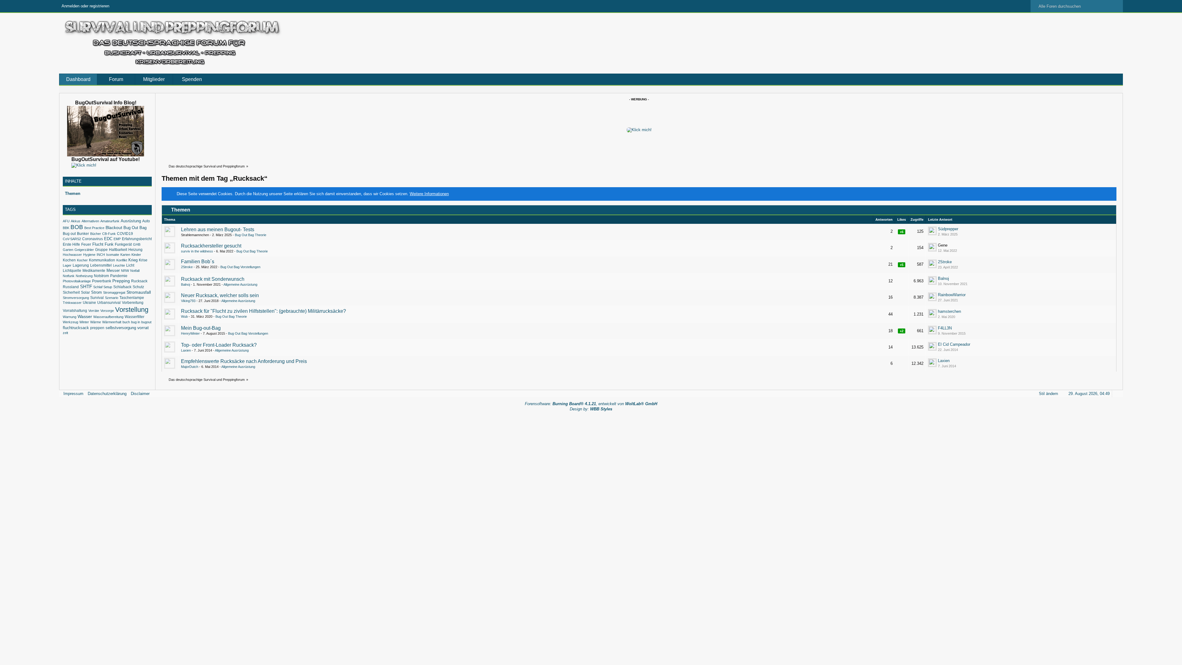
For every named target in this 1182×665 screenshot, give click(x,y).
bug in (135, 322)
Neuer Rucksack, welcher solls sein (220, 295)
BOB (76, 227)
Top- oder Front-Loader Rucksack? (219, 345)
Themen (72, 193)
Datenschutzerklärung (107, 393)
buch (126, 322)
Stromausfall (139, 292)
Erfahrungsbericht (137, 239)
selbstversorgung (121, 327)
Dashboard (78, 79)
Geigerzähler (84, 250)
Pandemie (118, 276)
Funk (109, 244)
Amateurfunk (109, 221)
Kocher (82, 260)
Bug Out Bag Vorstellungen (240, 267)
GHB (136, 244)
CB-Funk (109, 234)
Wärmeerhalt (111, 322)
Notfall (134, 270)
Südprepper (948, 229)
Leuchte (119, 265)
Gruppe (101, 250)
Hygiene (89, 254)
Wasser (85, 316)
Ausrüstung (131, 221)
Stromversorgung (76, 298)
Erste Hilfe (71, 244)
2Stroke (187, 267)
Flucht (97, 244)
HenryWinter (190, 333)
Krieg (133, 260)
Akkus (75, 221)
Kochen (69, 260)
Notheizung (84, 276)
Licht (130, 265)
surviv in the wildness (197, 251)
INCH (101, 254)
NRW (125, 270)
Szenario (111, 298)
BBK (66, 228)
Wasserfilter (134, 317)
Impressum (73, 393)
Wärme (95, 322)
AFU (66, 221)
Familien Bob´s (197, 261)
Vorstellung (131, 309)
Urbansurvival (109, 302)
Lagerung (81, 265)
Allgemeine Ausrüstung (240, 284)
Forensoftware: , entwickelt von (591, 403)
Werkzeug (70, 322)
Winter (84, 322)
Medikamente (93, 270)
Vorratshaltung (75, 310)
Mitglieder (154, 79)
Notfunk (68, 276)
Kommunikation (102, 260)
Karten (125, 254)
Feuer (86, 244)
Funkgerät (123, 244)
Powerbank (101, 281)
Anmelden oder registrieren (85, 6)
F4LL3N (945, 328)
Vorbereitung (132, 302)
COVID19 (125, 234)
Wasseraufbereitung (108, 317)
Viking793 (188, 301)
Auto (146, 221)
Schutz (138, 287)
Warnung (69, 317)
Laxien (186, 350)
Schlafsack (122, 287)
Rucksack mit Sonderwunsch (212, 279)
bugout (146, 322)
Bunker (83, 234)
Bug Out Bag (135, 227)
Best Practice (94, 228)
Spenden (192, 79)
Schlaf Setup (102, 287)
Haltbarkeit (118, 250)
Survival (97, 298)
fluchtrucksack (76, 328)
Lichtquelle (72, 270)
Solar (85, 292)
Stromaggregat (114, 292)
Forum (116, 79)
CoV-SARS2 (72, 239)
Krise (143, 260)
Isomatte (112, 254)
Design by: (591, 409)
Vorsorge (107, 310)
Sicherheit (71, 292)
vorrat (143, 327)
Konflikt (121, 260)
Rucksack (139, 281)
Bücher (95, 234)
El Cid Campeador (954, 344)
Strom (96, 292)
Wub (184, 316)
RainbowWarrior (952, 294)
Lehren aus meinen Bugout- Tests (217, 229)
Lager (67, 265)
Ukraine (89, 302)
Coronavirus (92, 239)
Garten (68, 250)
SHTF (86, 286)
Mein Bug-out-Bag (201, 328)
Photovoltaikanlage (77, 281)
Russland (71, 287)
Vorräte (93, 310)
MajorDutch (189, 367)
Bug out (69, 234)
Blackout (114, 227)
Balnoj (185, 284)
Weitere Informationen (429, 193)
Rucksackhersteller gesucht (211, 245)
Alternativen (90, 221)
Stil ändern (1048, 393)
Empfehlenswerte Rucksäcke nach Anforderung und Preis (244, 361)
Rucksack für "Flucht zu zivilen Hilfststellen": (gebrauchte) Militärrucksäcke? (263, 311)
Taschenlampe (131, 298)
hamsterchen (949, 311)
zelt (65, 333)
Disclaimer (140, 393)
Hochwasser (72, 254)
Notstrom (101, 276)
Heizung (135, 250)
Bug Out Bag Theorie (250, 235)
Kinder (136, 254)
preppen (97, 328)
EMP (117, 239)
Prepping (121, 281)
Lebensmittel (101, 265)
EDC (108, 238)
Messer (113, 270)
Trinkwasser (72, 302)
